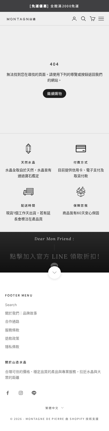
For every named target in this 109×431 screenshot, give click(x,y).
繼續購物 (54, 93)
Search (11, 305)
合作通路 (12, 321)
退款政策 (12, 338)
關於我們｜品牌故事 (21, 313)
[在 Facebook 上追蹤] (7, 392)
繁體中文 (52, 408)
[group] (54, 252)
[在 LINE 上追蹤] (34, 392)
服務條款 (12, 330)
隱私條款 (12, 346)
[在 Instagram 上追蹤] (20, 392)
